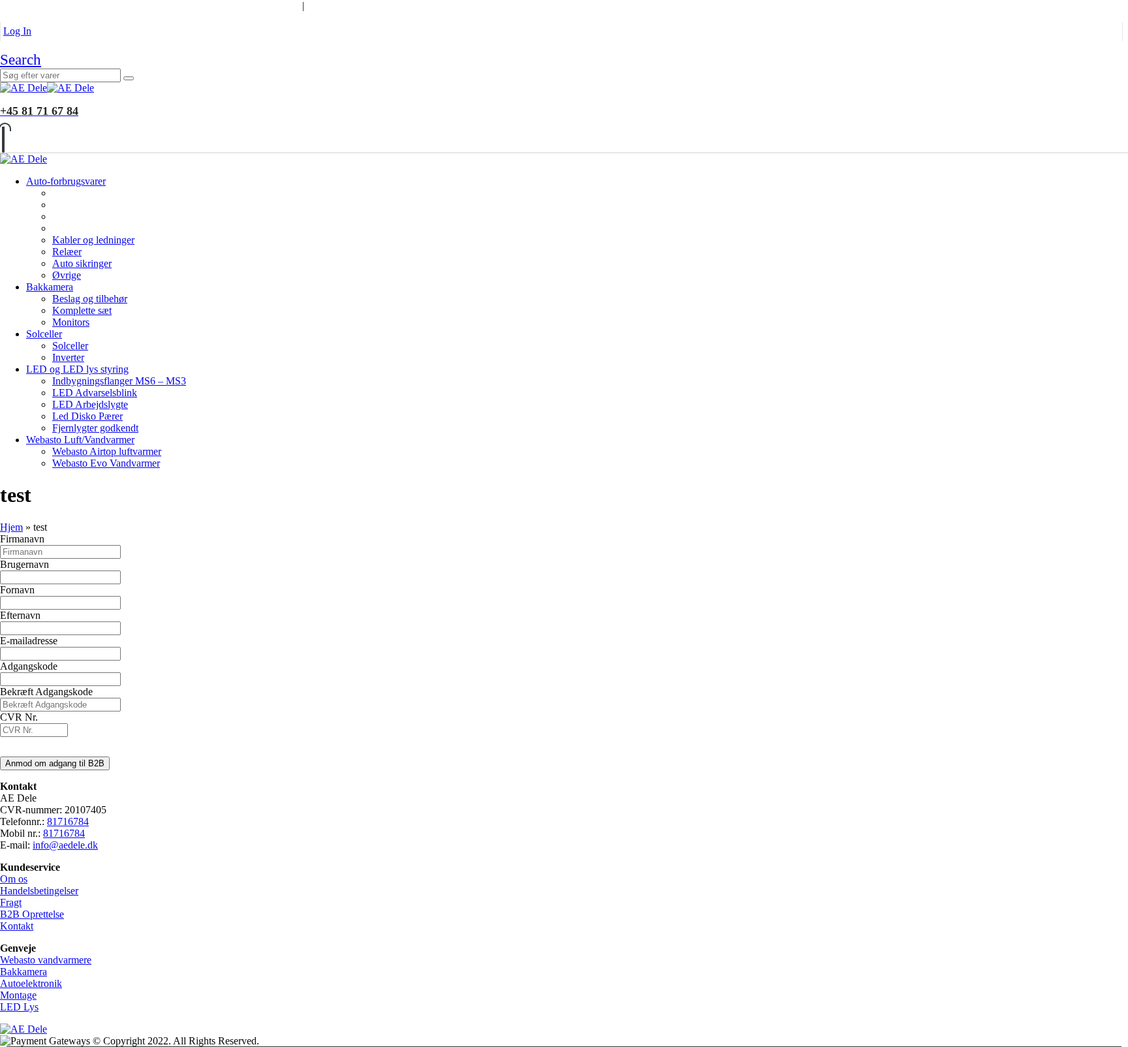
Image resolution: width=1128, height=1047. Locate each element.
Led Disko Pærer (87, 416)
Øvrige (66, 275)
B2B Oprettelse (32, 914)
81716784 (68, 821)
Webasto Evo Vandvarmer (106, 463)
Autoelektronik (31, 983)
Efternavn (20, 615)
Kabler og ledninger (93, 239)
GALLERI (181, 5)
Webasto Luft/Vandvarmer (80, 439)
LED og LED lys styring (77, 369)
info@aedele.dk (65, 845)
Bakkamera (49, 286)
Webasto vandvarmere (45, 959)
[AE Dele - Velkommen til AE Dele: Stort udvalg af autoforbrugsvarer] (47, 87)
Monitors (70, 322)
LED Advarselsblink (94, 392)
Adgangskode (28, 666)
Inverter (68, 357)
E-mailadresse (28, 640)
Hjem (11, 527)
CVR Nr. (19, 717)
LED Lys (19, 1006)
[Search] (128, 78)
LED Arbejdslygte (90, 404)
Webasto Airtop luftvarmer (106, 451)
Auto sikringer (82, 263)
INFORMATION (254, 5)
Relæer (67, 251)
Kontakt (16, 925)
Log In (17, 31)
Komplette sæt (82, 310)
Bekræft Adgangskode (46, 691)
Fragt (11, 902)
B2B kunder (35, 5)
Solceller (44, 333)
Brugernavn (24, 564)
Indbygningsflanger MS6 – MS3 (119, 380)
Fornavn (17, 589)
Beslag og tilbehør (89, 298)
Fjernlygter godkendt (95, 427)
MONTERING (113, 5)
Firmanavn (22, 538)
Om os (13, 878)
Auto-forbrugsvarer (66, 181)
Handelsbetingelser (39, 890)
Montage (18, 995)
